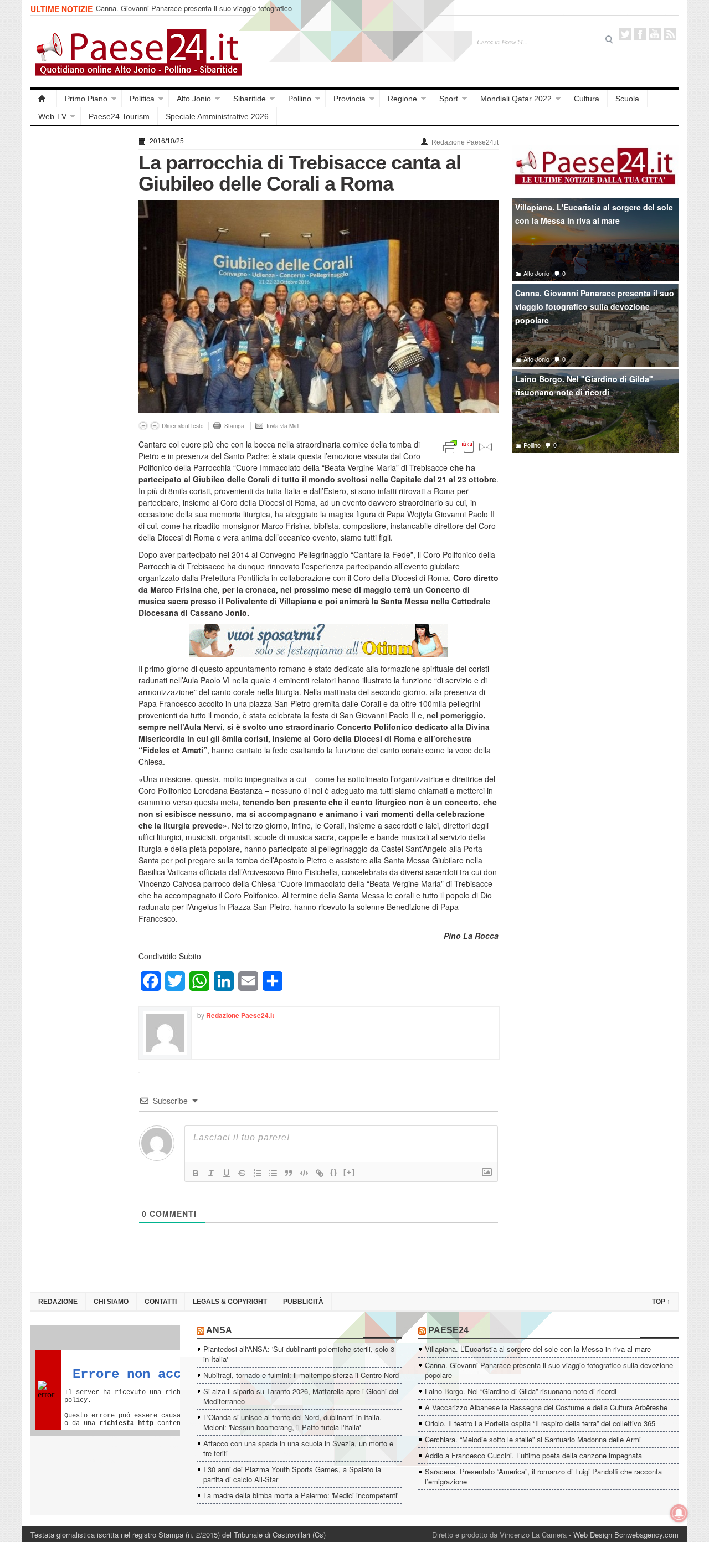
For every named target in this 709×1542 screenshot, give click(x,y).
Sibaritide (249, 98)
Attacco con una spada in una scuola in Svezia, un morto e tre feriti (298, 1448)
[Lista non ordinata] (273, 1173)
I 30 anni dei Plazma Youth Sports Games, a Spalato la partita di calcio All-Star (292, 1474)
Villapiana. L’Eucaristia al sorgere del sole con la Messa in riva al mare (538, 1349)
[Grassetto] (195, 1173)
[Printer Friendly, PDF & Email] (468, 445)
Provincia (349, 98)
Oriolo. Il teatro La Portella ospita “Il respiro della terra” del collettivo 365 (540, 1423)
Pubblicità (303, 1301)
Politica (142, 98)
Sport (448, 98)
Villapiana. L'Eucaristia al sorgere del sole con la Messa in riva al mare (594, 214)
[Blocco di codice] (304, 1173)
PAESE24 (448, 1330)
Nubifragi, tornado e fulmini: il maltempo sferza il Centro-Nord (301, 1375)
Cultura (586, 98)
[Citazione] (288, 1173)
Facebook (640, 34)
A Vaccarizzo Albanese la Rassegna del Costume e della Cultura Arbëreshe (546, 1407)
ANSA (219, 1330)
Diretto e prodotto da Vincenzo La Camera (499, 1534)
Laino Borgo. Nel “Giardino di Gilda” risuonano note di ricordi (520, 1391)
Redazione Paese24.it (465, 142)
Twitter (625, 34)
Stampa (234, 426)
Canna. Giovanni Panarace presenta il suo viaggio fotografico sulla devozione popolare (194, 13)
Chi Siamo (111, 1301)
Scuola (627, 98)
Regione (402, 98)
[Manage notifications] (679, 1513)
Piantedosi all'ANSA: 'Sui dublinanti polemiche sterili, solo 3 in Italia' (298, 1354)
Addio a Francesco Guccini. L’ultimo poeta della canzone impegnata (533, 1455)
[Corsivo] (211, 1173)
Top (661, 1301)
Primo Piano (86, 98)
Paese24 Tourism (119, 116)
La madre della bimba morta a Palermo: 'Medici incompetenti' (300, 1495)
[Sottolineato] (226, 1173)
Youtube (655, 34)
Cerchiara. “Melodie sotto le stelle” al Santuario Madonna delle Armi (533, 1439)
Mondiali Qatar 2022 (516, 98)
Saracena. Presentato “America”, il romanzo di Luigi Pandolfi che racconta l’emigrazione (543, 1476)
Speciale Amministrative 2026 (217, 116)
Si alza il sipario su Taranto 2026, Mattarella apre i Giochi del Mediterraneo (300, 1396)
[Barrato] (242, 1173)
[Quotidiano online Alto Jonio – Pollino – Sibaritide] (43, 98)
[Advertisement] (78, 300)
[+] (349, 1172)
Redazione (58, 1301)
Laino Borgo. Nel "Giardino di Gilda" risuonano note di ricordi (584, 385)
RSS (670, 34)
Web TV (52, 116)
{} (334, 1172)
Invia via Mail (282, 426)
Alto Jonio (194, 98)
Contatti (161, 1301)
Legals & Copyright (230, 1301)
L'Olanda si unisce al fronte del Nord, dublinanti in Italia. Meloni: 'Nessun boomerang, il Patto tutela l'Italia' (292, 1422)
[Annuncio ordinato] (257, 1173)
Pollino (299, 98)
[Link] (319, 1173)
